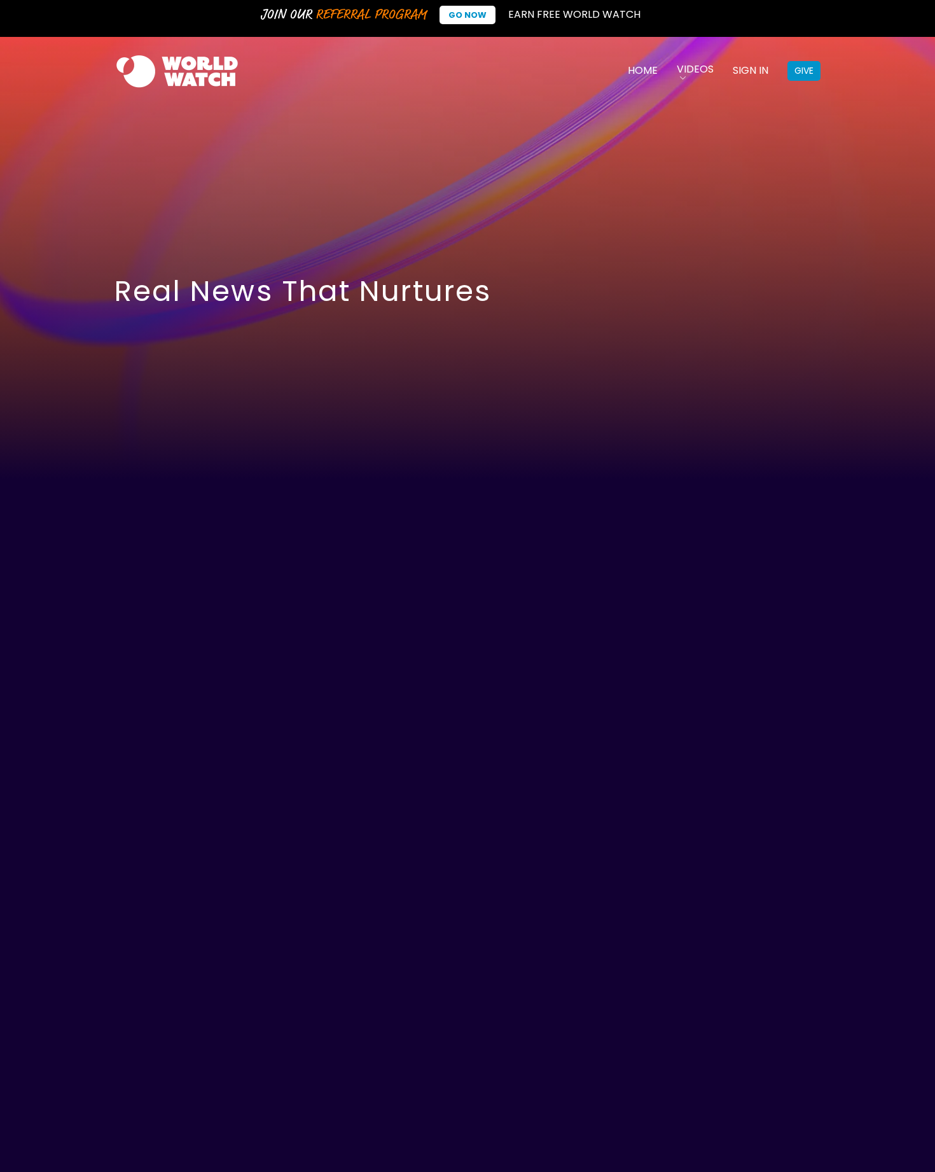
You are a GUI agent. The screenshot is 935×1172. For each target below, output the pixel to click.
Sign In (750, 70)
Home (643, 70)
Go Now (467, 15)
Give (804, 70)
